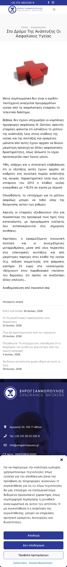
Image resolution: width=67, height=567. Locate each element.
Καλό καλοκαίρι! (13, 311)
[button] (61, 460)
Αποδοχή (33, 535)
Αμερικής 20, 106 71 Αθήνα (26, 427)
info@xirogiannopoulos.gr (24, 445)
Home (24, 27)
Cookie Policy (20, 562)
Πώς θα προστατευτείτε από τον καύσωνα (29, 332)
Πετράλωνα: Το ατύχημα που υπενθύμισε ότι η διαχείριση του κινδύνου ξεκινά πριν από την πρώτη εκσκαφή (32, 347)
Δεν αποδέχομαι (33, 545)
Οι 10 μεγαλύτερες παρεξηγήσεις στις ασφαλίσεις (26, 319)
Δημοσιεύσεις (38, 27)
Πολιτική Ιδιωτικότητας (40, 562)
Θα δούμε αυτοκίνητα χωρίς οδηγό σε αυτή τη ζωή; (31, 363)
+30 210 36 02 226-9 (27, 436)
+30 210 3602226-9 (22, 2)
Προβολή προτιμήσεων (34, 555)
